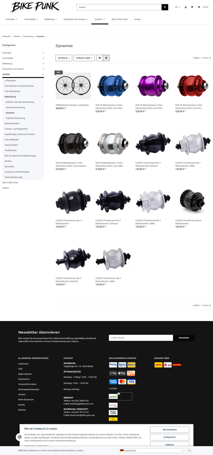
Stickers (8, 161)
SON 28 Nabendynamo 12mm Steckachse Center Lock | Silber (109, 164)
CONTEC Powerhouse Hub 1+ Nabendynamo (69, 222)
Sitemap (22, 410)
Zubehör (6, 74)
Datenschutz (42, 446)
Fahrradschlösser (12, 91)
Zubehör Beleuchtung (15, 118)
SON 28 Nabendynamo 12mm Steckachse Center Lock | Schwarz (71, 164)
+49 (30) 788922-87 (80, 401)
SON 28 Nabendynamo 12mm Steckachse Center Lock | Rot (188, 106)
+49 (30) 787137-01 (80, 412)
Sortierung (62, 58)
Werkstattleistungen (14, 177)
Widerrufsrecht (25, 374)
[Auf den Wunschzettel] (86, 73)
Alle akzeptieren (170, 429)
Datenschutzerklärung (64, 338)
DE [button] (176, 7)
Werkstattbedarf (12, 123)
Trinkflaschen (11, 150)
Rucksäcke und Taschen (13, 69)
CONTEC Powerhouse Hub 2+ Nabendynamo (188, 222)
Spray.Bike (9, 166)
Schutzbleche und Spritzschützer (19, 86)
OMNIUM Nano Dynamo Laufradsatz (72, 105)
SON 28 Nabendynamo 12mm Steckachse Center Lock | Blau (108, 106)
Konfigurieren (170, 437)
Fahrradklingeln (12, 139)
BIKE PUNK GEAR (10, 182)
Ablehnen (169, 445)
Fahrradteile (7, 58)
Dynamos (10, 113)
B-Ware (5, 188)
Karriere (21, 394)
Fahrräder (6, 53)
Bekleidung (7, 63)
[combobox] (151, 451)
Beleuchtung (10, 96)
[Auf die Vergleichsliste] (78, 73)
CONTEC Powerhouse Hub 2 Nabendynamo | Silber (148, 222)
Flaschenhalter (11, 145)
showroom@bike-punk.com (82, 415)
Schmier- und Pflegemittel (16, 129)
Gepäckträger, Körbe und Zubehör (20, 134)
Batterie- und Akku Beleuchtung (20, 102)
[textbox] (151, 451)
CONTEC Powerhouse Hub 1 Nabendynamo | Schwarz (148, 164)
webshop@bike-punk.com (81, 404)
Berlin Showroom (26, 399)
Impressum (29, 446)
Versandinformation (27, 384)
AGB (20, 369)
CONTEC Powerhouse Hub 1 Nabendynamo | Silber (188, 164)
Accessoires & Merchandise (17, 172)
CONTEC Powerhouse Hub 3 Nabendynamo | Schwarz (68, 279)
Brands (21, 405)
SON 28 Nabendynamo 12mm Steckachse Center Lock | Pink (148, 106)
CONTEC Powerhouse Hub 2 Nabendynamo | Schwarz (108, 222)
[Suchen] (165, 7)
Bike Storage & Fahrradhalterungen (20, 156)
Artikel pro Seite (83, 58)
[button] (185, 7)
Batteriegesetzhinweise (28, 389)
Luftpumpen (10, 80)
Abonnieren (184, 338)
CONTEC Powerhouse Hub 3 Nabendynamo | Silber (108, 279)
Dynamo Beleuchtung (15, 107)
